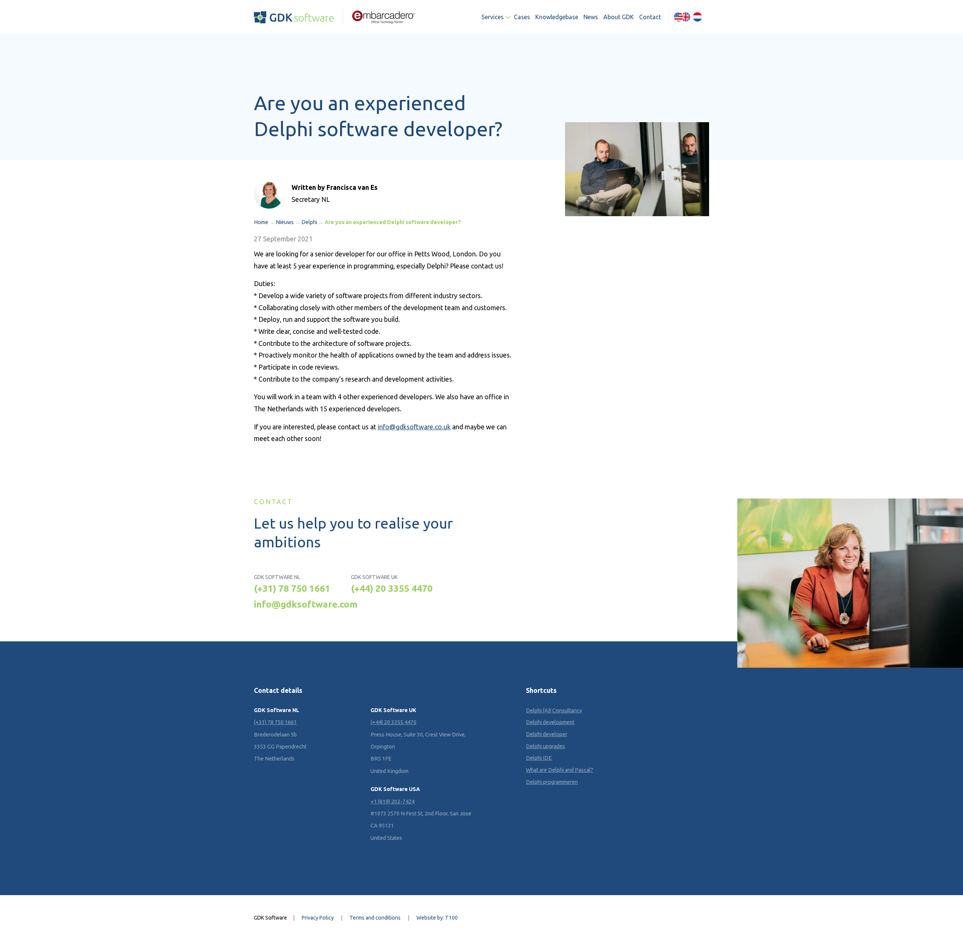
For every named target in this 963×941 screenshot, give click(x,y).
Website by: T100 (437, 918)
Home (261, 222)
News (590, 17)
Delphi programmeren (552, 782)
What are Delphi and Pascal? (559, 770)
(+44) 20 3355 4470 (392, 588)
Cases (522, 17)
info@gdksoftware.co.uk (414, 426)
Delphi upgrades (545, 746)
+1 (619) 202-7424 (393, 802)
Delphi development (550, 722)
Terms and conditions (375, 918)
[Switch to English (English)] (682, 16)
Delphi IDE (539, 758)
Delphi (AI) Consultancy (554, 711)
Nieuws (285, 222)
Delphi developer (546, 734)
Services (493, 17)
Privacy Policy (318, 918)
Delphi (309, 222)
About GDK (618, 17)
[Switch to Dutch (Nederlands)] (697, 16)
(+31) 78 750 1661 (292, 588)
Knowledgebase (556, 17)
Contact (650, 17)
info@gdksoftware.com (305, 604)
